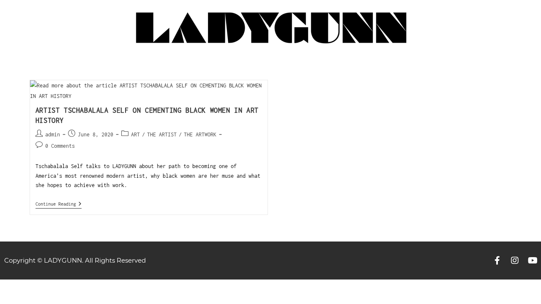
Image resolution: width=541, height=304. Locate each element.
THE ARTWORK (200, 134)
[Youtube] (532, 260)
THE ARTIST (162, 134)
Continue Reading (59, 203)
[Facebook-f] (497, 260)
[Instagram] (515, 260)
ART (135, 134)
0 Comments (60, 146)
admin (52, 134)
